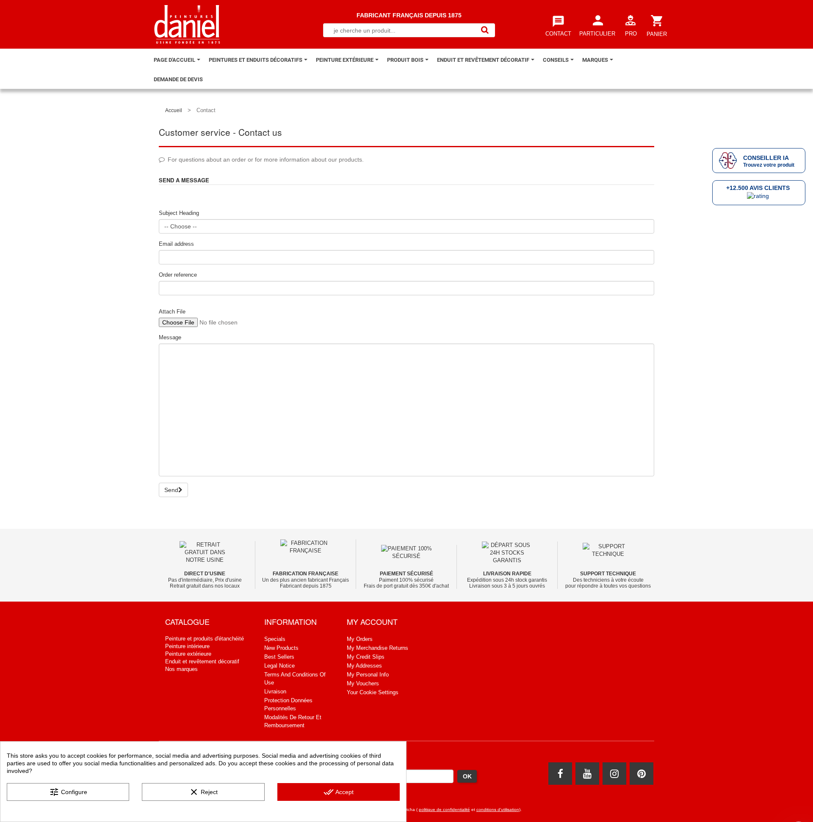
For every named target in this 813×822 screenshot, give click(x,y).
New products (281, 648)
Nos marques (181, 669)
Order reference (178, 275)
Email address (176, 244)
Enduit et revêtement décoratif (202, 661)
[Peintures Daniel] (187, 24)
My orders (360, 639)
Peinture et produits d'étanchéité (204, 638)
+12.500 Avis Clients (758, 187)
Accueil (173, 110)
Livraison (275, 691)
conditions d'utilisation (497, 809)
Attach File (172, 311)
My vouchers (363, 683)
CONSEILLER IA (766, 157)
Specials (274, 639)
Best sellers (279, 657)
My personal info (368, 674)
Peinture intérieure (187, 646)
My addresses (364, 666)
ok (467, 776)
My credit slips (365, 657)
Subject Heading (179, 213)
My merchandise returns (377, 648)
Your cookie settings (372, 692)
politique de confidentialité (444, 809)
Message (170, 337)
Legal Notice (279, 666)
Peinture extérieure (188, 654)
